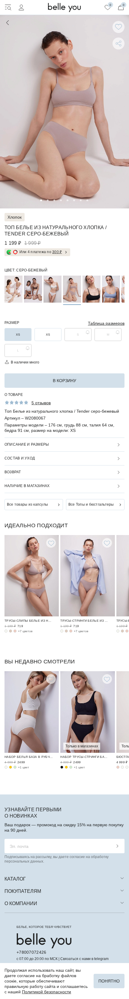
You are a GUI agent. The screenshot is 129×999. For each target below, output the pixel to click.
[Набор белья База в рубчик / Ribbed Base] (31, 712)
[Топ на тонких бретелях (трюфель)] (33, 289)
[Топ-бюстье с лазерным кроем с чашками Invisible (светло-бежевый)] (126, 767)
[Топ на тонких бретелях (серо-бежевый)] (72, 289)
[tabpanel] (64, 111)
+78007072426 (31, 952)
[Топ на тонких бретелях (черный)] (91, 289)
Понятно (109, 981)
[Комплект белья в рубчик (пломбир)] (6, 767)
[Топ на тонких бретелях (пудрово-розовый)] (13, 289)
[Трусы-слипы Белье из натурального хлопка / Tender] (31, 576)
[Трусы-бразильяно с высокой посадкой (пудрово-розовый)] (126, 631)
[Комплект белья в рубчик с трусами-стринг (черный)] (61, 767)
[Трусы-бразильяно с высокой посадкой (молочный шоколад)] (122, 631)
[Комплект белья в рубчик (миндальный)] (15, 767)
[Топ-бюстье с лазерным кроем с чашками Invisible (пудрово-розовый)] (117, 767)
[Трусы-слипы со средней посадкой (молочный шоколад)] (10, 631)
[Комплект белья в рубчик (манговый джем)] (10, 767)
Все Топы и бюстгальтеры (91, 504)
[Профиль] (21, 7)
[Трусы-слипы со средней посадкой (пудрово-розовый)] (15, 631)
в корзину (64, 380)
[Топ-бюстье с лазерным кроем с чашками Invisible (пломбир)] (122, 767)
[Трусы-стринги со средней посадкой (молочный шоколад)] (66, 631)
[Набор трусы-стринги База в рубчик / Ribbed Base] (87, 712)
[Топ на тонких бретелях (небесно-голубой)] (111, 289)
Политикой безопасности (46, 991)
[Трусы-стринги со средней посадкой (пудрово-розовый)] (70, 631)
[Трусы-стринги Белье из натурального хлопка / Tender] (87, 576)
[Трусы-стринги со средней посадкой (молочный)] (61, 631)
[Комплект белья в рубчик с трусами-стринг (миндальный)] (70, 767)
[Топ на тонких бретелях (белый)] (53, 289)
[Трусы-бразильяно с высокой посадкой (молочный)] (117, 631)
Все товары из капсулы (27, 504)
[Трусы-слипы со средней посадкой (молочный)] (6, 631)
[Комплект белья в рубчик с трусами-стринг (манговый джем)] (66, 767)
